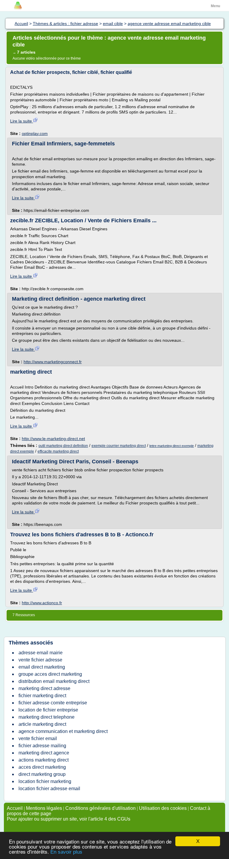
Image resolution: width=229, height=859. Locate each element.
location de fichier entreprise (48, 709)
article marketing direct (42, 724)
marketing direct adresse (44, 688)
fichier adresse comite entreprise (52, 702)
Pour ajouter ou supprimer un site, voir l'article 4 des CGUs (68, 818)
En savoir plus (66, 852)
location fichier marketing (44, 781)
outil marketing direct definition (63, 446)
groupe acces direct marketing (50, 674)
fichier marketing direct (42, 695)
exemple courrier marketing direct (119, 446)
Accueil (15, 808)
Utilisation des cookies (163, 808)
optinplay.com (35, 133)
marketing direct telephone (46, 717)
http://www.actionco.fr (42, 602)
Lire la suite (21, 121)
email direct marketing (41, 667)
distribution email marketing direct (53, 681)
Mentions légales (44, 808)
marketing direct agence (43, 752)
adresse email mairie (40, 652)
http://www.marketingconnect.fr (53, 361)
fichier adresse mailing (42, 745)
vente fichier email (37, 738)
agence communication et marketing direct (63, 731)
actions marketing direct (43, 759)
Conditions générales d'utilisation (100, 808)
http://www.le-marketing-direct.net (53, 438)
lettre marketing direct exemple (171, 446)
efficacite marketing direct (58, 451)
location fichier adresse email (49, 788)
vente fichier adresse (40, 659)
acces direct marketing (42, 767)
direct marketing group (42, 774)
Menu (215, 6)
